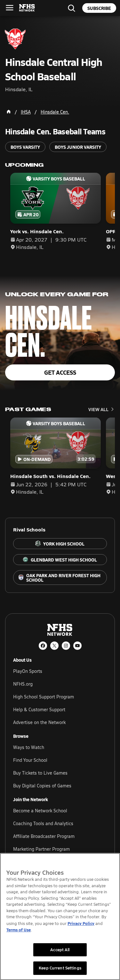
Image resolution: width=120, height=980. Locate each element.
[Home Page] (8, 112)
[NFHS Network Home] (27, 8)
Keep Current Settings (60, 968)
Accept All (59, 949)
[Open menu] (9, 7)
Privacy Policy (81, 923)
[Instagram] (66, 645)
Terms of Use (18, 930)
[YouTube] (77, 645)
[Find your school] (71, 8)
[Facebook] (43, 645)
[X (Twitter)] (54, 645)
